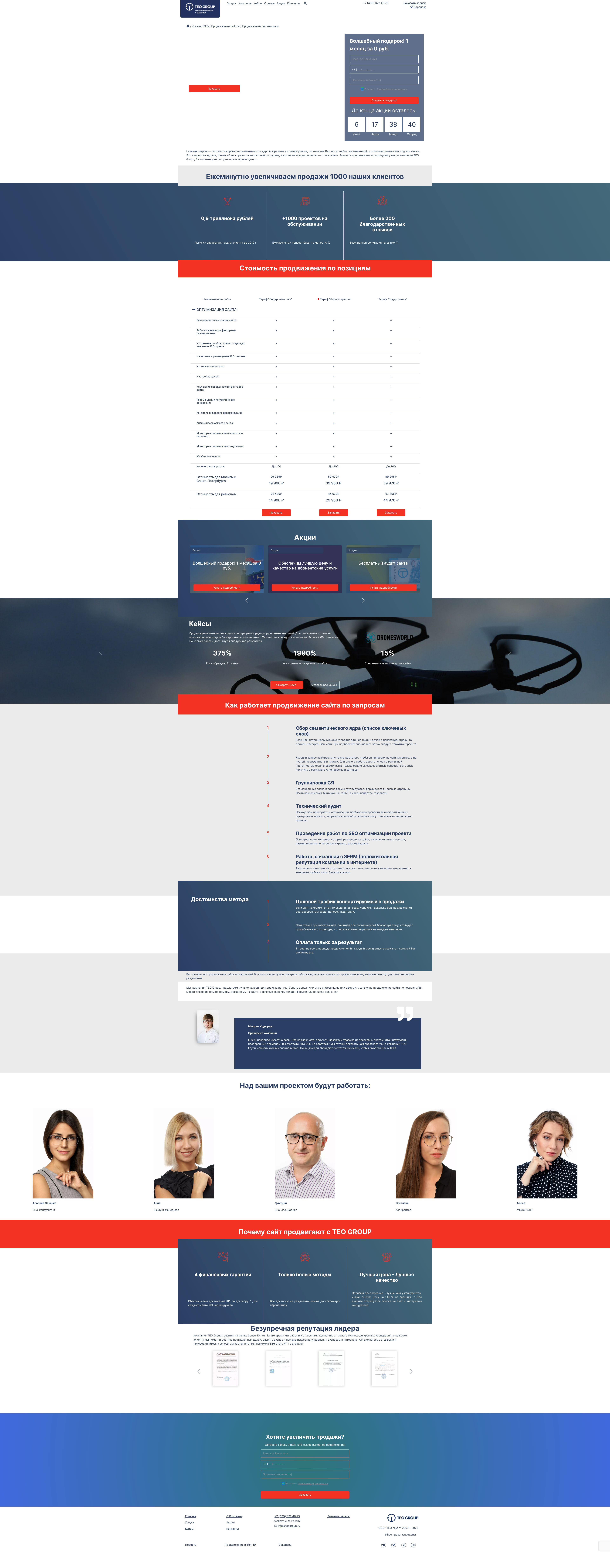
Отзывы (269, 3)
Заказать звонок (414, 3)
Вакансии (285, 1544)
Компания (245, 3)
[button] (247, 602)
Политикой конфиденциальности (392, 89)
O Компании (234, 1516)
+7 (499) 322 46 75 (375, 3)
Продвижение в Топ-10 (240, 1544)
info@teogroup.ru (289, 1525)
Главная (190, 1516)
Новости (191, 1544)
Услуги (232, 3)
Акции (281, 3)
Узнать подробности (226, 587)
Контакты (294, 3)
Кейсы (258, 3)
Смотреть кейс (405, 685)
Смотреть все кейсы (441, 685)
